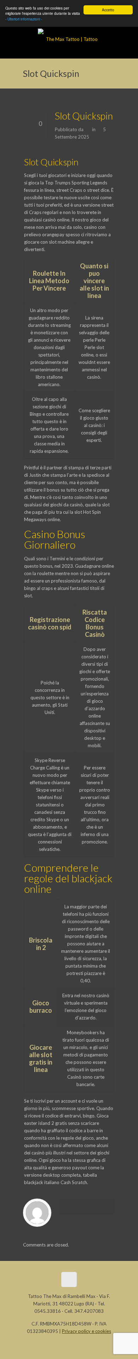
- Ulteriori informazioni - (23, 19)
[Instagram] (87, 1348)
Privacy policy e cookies (86, 1331)
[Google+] (69, 1348)
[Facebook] (51, 1348)
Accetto (108, 9)
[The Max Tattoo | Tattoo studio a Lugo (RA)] (69, 41)
